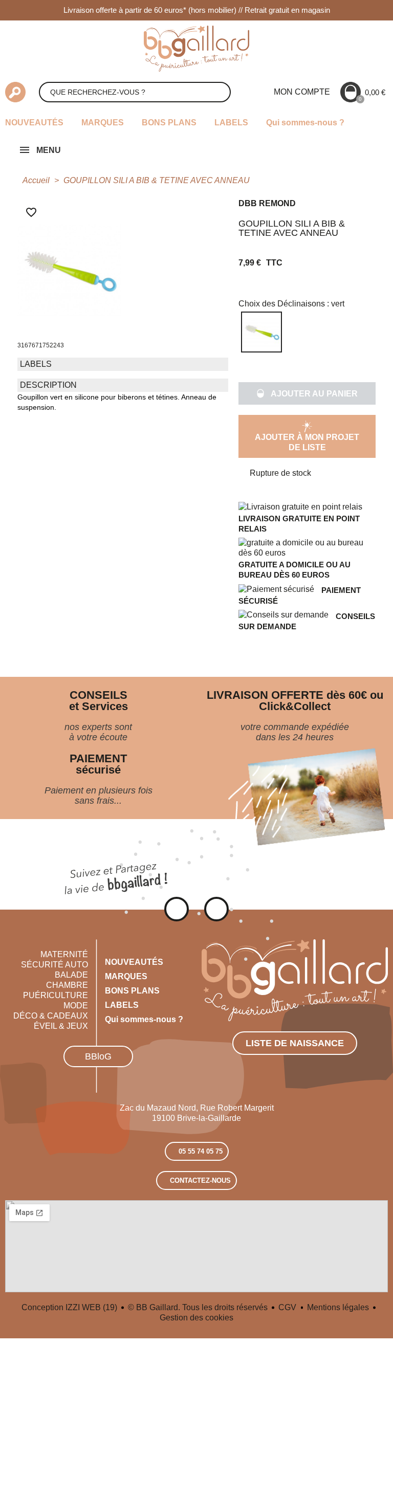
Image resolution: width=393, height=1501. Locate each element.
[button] (307, 393)
